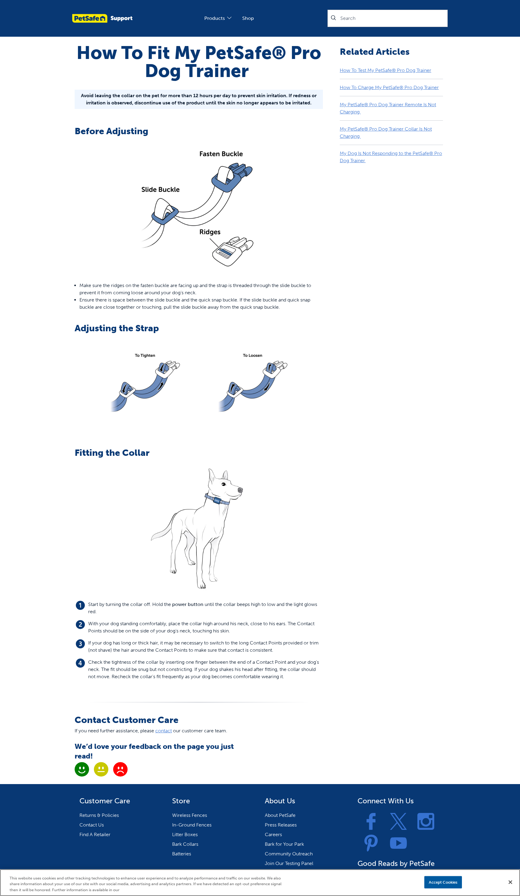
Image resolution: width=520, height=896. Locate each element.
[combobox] (387, 18)
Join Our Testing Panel (289, 863)
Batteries (181, 854)
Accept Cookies (443, 882)
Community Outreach (289, 854)
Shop (248, 18)
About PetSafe (280, 815)
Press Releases (281, 825)
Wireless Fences (189, 815)
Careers (273, 834)
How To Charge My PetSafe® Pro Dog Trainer (389, 87)
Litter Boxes (185, 834)
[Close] (510, 882)
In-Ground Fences (192, 825)
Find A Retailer (94, 834)
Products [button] (214, 18)
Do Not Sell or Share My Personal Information (377, 882)
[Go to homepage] (102, 18)
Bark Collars (185, 844)
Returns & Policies (99, 815)
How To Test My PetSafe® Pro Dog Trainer (385, 70)
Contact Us (91, 825)
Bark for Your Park (284, 844)
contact (163, 731)
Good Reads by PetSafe (396, 863)
